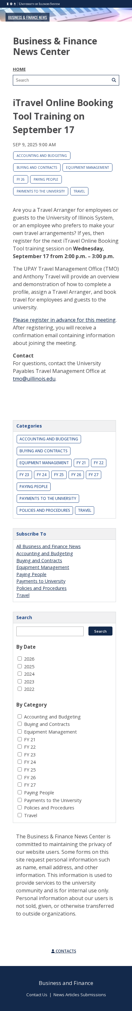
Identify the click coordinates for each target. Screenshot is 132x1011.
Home (19, 69)
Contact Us (36, 994)
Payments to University (40, 581)
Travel (79, 191)
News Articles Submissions (80, 994)
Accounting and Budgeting (42, 155)
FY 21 (81, 462)
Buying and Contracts (37, 167)
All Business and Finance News (48, 546)
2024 (29, 674)
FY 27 (93, 474)
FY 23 (24, 474)
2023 (29, 682)
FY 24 (41, 474)
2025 (29, 666)
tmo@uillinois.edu (34, 378)
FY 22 (98, 462)
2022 (29, 689)
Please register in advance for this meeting (64, 319)
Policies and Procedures (45, 510)
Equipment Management (87, 167)
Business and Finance (66, 983)
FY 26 (21, 179)
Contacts (65, 951)
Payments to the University (41, 191)
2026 (29, 659)
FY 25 (59, 474)
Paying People (46, 179)
